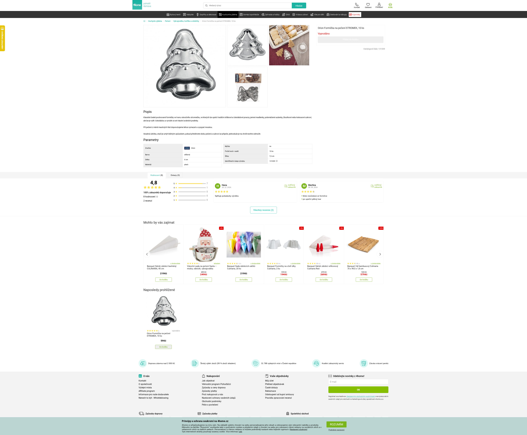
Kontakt (142, 381)
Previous (147, 254)
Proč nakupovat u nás (212, 394)
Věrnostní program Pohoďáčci (216, 384)
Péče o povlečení (210, 405)
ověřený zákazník (292, 186)
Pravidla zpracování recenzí (278, 398)
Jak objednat (208, 381)
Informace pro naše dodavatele (154, 394)
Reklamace (270, 391)
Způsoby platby (209, 391)
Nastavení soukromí (298, 429)
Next (380, 254)
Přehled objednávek (274, 384)
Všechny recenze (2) (263, 210)
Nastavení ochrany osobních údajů (219, 398)
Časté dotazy (271, 388)
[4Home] (145, 21)
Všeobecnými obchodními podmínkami (360, 396)
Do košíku (163, 280)
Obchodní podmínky (211, 401)
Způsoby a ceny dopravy (214, 388)
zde (240, 431)
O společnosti (145, 384)
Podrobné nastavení (336, 430)
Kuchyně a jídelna (155, 21)
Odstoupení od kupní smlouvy (279, 394)
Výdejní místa (145, 388)
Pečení (167, 21)
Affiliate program (147, 391)
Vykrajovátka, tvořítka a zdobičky (186, 21)
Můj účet (269, 381)
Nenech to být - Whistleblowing (153, 398)
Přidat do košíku (350, 39)
